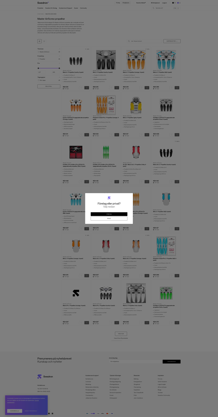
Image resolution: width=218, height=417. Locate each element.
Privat (109, 218)
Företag (109, 214)
